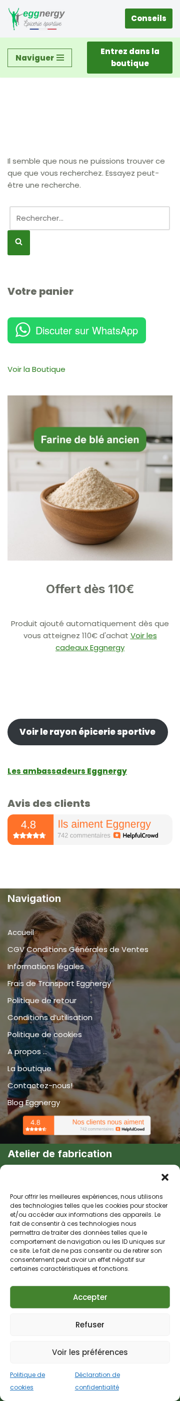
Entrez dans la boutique (130, 57)
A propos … (28, 1051)
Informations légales (46, 966)
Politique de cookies (45, 1034)
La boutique (30, 1068)
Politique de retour (42, 1000)
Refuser (90, 1324)
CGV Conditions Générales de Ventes (78, 949)
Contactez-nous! (40, 1085)
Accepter (90, 1297)
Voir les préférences (90, 1352)
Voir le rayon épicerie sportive (88, 732)
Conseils (148, 18)
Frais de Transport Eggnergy (59, 983)
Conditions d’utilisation (50, 1017)
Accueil (21, 932)
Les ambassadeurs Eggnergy (67, 771)
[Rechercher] (19, 242)
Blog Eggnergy (34, 1102)
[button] (165, 1177)
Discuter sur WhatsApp (87, 330)
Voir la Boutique (37, 369)
